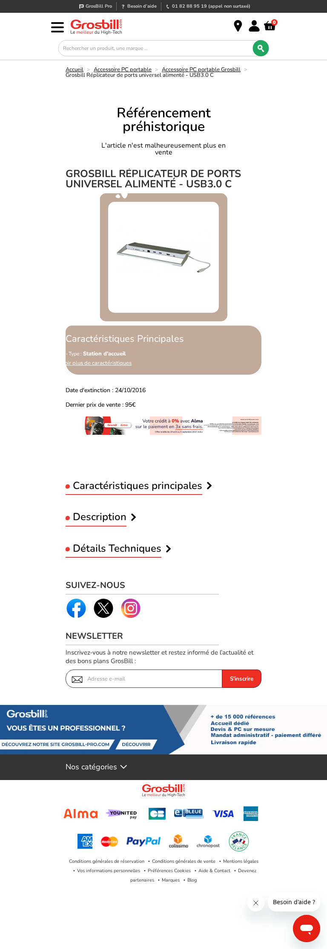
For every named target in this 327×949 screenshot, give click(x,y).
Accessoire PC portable (123, 69)
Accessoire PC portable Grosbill (201, 69)
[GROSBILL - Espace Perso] (254, 26)
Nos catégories (91, 767)
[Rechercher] (261, 48)
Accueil (74, 69)
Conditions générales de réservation (106, 861)
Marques (171, 880)
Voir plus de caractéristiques (96, 363)
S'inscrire (241, 679)
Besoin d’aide (142, 6)
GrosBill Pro (99, 6)
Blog (192, 880)
